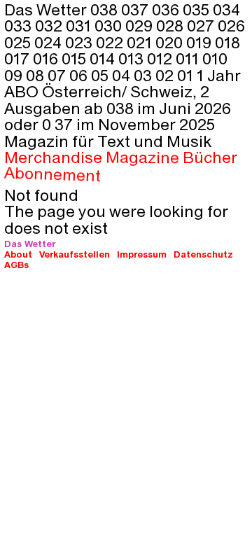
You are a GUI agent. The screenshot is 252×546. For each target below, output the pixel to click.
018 (227, 42)
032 (50, 25)
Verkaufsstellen (74, 253)
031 (80, 25)
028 (171, 25)
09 (15, 75)
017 (18, 58)
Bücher (210, 157)
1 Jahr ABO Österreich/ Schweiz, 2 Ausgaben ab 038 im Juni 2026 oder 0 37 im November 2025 (122, 99)
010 (214, 58)
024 (49, 42)
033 (19, 25)
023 (80, 42)
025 (19, 42)
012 (161, 58)
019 (200, 42)
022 (111, 42)
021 (141, 42)
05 (101, 75)
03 (144, 75)
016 (47, 58)
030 (109, 25)
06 (80, 75)
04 (123, 75)
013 (132, 58)
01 (187, 75)
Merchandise (53, 157)
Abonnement (52, 173)
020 (170, 42)
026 (231, 25)
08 (37, 75)
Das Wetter (29, 243)
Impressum (142, 253)
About (18, 253)
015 (76, 58)
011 (189, 58)
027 (202, 25)
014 (104, 58)
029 (140, 25)
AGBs (16, 264)
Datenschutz (203, 253)
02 (166, 75)
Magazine (142, 157)
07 (58, 75)
